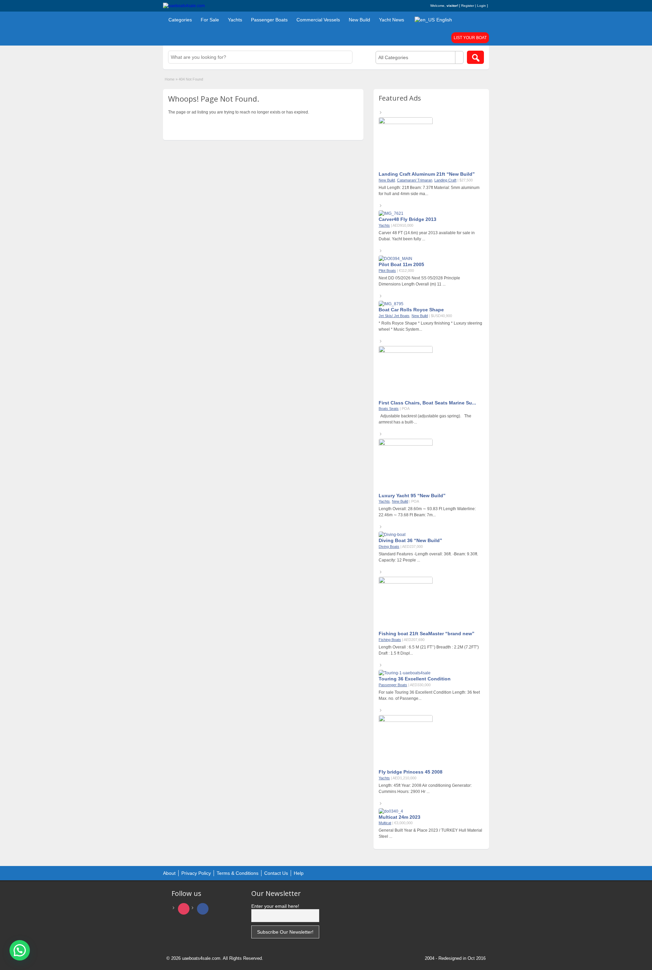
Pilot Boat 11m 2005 (401, 264)
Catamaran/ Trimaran (414, 180)
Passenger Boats (269, 19)
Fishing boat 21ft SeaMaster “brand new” (426, 633)
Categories (180, 19)
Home (170, 79)
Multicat (385, 823)
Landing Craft (445, 180)
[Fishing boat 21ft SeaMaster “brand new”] (406, 582)
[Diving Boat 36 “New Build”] (392, 534)
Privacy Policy (196, 873)
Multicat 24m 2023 (399, 817)
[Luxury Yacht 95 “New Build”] (406, 444)
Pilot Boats (387, 271)
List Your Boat (470, 37)
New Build (359, 19)
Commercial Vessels (318, 19)
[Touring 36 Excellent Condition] (405, 673)
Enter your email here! (275, 906)
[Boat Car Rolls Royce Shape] (391, 303)
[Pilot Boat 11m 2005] (395, 258)
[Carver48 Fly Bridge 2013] (391, 213)
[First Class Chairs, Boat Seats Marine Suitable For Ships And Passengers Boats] (406, 351)
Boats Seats (389, 408)
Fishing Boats (390, 640)
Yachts (235, 19)
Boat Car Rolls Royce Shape (411, 309)
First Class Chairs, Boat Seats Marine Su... (427, 402)
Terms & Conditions (237, 873)
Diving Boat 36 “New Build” (410, 540)
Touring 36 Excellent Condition (415, 678)
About (169, 873)
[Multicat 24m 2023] (391, 811)
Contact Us (276, 873)
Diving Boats (389, 546)
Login (481, 5)
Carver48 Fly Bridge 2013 (407, 219)
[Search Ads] (475, 57)
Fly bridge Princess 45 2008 (410, 772)
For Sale (210, 19)
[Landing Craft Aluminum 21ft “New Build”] (406, 122)
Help (299, 873)
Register (467, 5)
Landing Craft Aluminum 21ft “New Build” (427, 174)
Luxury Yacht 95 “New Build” (412, 495)
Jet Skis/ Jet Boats (394, 316)
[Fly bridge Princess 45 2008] (406, 720)
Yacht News (391, 19)
